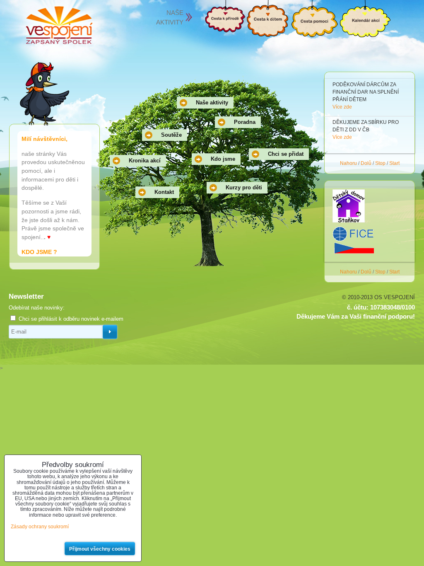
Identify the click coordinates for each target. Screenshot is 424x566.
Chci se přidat (286, 154)
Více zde (342, 99)
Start (394, 163)
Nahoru (348, 163)
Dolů (366, 163)
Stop (380, 163)
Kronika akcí (145, 160)
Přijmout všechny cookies (99, 549)
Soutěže (171, 135)
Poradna (244, 122)
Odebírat (110, 332)
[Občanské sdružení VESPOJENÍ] (59, 26)
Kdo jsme (223, 159)
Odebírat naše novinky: (37, 308)
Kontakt (164, 192)
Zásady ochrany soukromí (40, 527)
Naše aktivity (212, 102)
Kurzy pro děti (244, 187)
